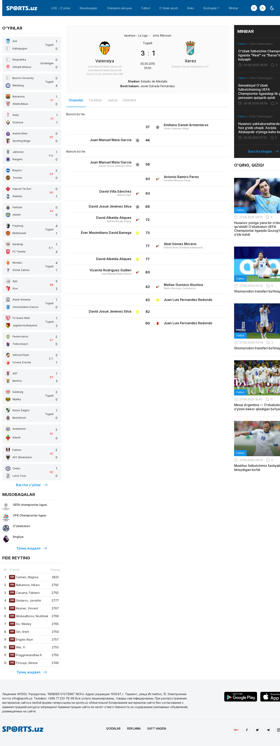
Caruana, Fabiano (25, 592)
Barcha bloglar (260, 151)
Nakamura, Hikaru (25, 585)
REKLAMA (134, 728)
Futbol (145, 8)
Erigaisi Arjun (21, 639)
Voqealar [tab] (76, 100)
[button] (263, 8)
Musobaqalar (88, 8)
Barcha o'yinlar (28, 485)
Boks (190, 8)
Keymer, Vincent (24, 608)
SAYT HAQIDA (156, 728)
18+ (236, 729)
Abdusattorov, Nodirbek (29, 616)
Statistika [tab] (129, 100)
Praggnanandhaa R (26, 655)
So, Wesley (20, 624)
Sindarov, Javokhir (25, 600)
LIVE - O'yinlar (60, 8)
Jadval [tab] (112, 100)
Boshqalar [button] (210, 8)
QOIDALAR (113, 728)
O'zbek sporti (168, 8)
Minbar (233, 8)
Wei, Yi (17, 647)
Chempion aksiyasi (119, 8)
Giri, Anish (19, 631)
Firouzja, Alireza (24, 663)
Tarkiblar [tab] (95, 100)
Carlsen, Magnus (24, 577)
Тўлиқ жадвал (28, 548)
